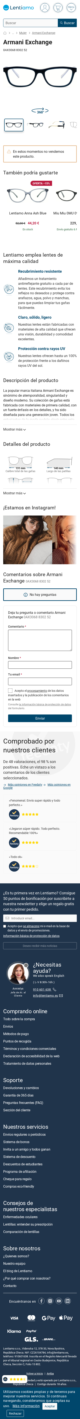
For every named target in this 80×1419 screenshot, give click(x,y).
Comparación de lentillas (21, 1231)
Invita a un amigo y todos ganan (26, 1149)
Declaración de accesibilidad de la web (31, 1056)
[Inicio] (5, 33)
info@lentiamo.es (45, 996)
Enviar (40, 718)
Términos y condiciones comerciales (29, 1048)
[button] (13, 125)
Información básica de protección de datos (31, 936)
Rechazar (15, 1413)
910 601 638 (42, 989)
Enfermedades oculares (20, 1217)
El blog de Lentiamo (17, 1271)
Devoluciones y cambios (21, 1087)
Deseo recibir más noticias (40, 946)
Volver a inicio (34, 1373)
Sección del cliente (16, 1110)
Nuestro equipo (14, 1263)
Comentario (17, 626)
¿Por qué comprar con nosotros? (27, 1278)
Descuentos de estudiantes (22, 1164)
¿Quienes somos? (16, 1256)
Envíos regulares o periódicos (25, 1134)
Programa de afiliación (19, 1171)
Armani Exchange (43, 33)
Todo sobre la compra (19, 1019)
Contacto (9, 1285)
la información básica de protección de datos (45, 704)
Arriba (50, 1373)
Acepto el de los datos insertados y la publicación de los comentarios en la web (39, 699)
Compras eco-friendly (18, 1186)
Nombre (14, 658)
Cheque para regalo (17, 1179)
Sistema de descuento (19, 1156)
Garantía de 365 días (18, 1095)
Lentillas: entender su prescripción (28, 1224)
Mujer (23, 33)
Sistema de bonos (16, 1142)
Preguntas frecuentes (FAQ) (23, 1102)
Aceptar (50, 1406)
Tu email (15, 674)
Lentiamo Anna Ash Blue (27, 213)
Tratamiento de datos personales (27, 1063)
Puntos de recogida (17, 1041)
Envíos (8, 1026)
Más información (26, 1406)
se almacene (31, 926)
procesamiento (37, 691)
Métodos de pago (16, 1033)
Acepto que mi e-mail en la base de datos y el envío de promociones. (38, 928)
